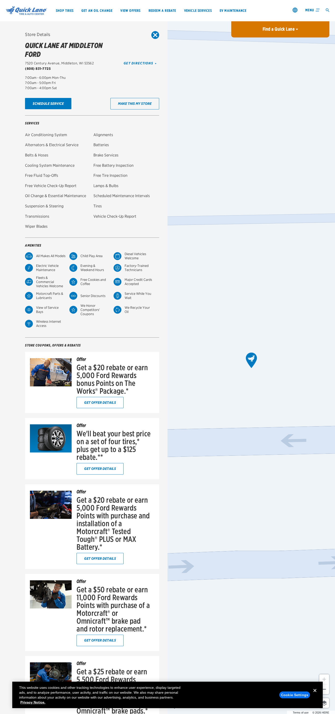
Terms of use (301, 712)
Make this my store (135, 103)
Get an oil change (97, 10)
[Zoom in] (324, 679)
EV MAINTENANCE (233, 10)
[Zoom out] (324, 689)
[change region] (295, 9)
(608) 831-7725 (38, 69)
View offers (130, 10)
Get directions (138, 63)
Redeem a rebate (162, 10)
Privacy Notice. (32, 702)
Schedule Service (48, 103)
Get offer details (100, 402)
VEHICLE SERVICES (198, 10)
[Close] (314, 694)
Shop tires (65, 10)
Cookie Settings (294, 695)
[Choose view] (324, 703)
